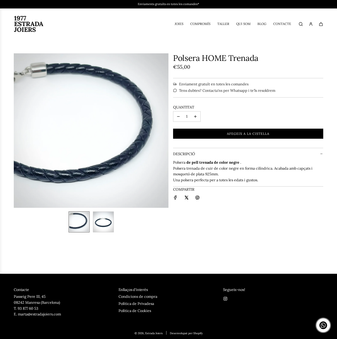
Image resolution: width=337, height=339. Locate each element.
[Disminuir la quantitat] (178, 116)
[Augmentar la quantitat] (195, 116)
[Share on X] (186, 198)
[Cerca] (301, 24)
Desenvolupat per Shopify (186, 333)
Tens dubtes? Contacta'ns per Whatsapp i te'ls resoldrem (227, 90)
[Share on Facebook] (175, 198)
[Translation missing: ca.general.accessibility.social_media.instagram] (225, 299)
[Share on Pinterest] (197, 198)
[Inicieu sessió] (311, 24)
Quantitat (183, 107)
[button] (17, 130)
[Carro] (321, 24)
